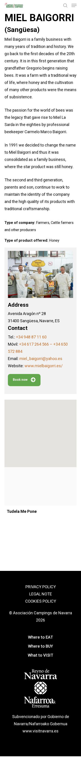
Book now (20, 379)
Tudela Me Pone (22, 511)
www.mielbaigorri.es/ (44, 365)
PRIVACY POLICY (40, 586)
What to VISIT (40, 655)
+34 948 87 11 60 (31, 337)
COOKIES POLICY (40, 601)
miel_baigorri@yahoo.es (40, 358)
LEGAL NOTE (40, 594)
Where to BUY (40, 646)
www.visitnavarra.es (40, 731)
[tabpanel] (40, 530)
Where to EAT (40, 637)
